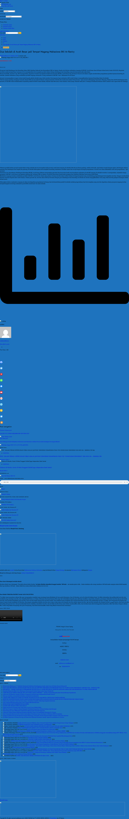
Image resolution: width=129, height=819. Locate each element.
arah (64, 636)
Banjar (90, 570)
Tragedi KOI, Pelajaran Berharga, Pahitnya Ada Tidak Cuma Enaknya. (47, 752)
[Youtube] (1, 391)
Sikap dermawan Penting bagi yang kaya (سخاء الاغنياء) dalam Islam (22, 707)
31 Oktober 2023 (13, 56)
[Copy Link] (1, 409)
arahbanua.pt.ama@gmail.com (66, 663)
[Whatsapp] (1, 379)
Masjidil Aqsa (4, 800)
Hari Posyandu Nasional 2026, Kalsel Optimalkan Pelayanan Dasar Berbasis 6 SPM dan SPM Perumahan (32, 714)
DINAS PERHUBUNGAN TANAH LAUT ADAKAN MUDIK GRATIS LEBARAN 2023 (40, 728)
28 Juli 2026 (3, 471)
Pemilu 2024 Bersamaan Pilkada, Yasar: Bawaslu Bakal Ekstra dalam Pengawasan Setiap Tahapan (45, 723)
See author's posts (4, 344)
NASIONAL (6, 47)
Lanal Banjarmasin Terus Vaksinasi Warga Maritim (17, 754)
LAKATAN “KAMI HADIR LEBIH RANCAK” (40, 739)
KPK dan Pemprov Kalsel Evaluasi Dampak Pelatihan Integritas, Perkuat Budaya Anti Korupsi (29, 709)
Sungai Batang (60, 570)
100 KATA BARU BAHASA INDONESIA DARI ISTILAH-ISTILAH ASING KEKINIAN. (47, 726)
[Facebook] (1, 360)
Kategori (2, 680)
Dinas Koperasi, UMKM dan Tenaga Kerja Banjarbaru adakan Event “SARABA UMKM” (41, 731)
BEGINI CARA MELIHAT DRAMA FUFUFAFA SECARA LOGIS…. (33, 755)
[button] (3, 22)
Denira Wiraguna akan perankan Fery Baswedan (41, 729)
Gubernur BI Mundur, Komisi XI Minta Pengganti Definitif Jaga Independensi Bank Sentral (26, 467)
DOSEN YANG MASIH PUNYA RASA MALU (15, 706)
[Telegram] (1, 415)
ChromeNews (53, 818)
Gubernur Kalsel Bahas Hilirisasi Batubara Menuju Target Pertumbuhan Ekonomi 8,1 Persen (29, 712)
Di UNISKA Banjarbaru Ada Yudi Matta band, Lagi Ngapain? (35, 724)
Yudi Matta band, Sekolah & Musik (38, 737)
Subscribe (2, 35)
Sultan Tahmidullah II (28, 573)
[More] (1, 421)
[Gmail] (1, 397)
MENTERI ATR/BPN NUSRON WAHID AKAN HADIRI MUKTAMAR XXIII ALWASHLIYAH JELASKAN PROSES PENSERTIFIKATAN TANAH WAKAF (43, 699)
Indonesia (39, 570)
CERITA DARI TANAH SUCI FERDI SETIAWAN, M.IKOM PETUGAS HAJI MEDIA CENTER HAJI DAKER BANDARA (34, 697)
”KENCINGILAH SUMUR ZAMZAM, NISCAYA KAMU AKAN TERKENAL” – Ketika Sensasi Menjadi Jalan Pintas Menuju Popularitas (39, 692)
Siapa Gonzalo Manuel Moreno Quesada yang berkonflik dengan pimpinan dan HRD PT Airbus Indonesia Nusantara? (69, 742)
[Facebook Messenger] (1, 385)
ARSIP (1, 11)
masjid (12, 570)
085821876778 (66, 666)
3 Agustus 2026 (4, 459)
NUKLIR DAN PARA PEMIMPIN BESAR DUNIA (16, 704)
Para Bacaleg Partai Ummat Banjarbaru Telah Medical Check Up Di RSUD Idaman (50, 744)
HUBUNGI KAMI (64, 660)
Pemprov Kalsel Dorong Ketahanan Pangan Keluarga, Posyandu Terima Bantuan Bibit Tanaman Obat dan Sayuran (35, 715)
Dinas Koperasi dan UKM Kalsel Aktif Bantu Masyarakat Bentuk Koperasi (24, 710)
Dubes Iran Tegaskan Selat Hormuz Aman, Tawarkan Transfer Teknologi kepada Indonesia (29, 701)
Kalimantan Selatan (30, 570)
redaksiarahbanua (4, 56)
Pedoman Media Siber (8, 28)
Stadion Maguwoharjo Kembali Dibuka (23, 747)
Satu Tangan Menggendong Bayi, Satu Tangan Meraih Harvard (21, 702)
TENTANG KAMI (7, 25)
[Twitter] (1, 366)
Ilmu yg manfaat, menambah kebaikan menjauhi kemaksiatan (21, 696)
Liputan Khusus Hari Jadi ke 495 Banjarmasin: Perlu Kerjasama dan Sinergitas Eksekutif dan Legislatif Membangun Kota (37, 736)
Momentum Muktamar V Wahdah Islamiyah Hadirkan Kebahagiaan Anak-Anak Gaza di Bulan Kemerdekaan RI (35, 686)
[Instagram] (1, 403)
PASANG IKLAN (7, 26)
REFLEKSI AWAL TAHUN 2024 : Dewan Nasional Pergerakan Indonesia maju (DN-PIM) (57, 751)
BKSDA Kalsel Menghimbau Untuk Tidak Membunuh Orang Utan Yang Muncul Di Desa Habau (38, 741)
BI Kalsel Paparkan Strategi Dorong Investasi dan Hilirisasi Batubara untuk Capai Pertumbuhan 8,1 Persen (33, 717)
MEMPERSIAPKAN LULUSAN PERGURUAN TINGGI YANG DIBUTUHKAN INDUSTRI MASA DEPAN (64, 749)
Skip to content (4, 1)
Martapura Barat (76, 570)
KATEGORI (3, 16)
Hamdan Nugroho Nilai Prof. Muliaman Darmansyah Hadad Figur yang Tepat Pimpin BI (28, 691)
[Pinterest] (1, 373)
